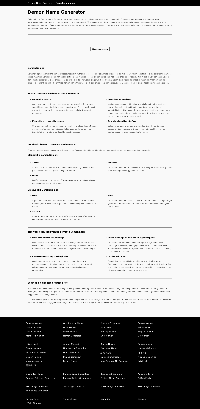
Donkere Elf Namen (110, 323)
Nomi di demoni (71, 352)
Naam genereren (100, 49)
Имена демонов (34, 361)
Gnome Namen (33, 331)
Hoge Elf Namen (146, 331)
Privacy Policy (33, 399)
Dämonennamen (146, 344)
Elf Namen (105, 327)
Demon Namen (145, 323)
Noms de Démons (147, 348)
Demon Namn (70, 361)
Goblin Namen (70, 331)
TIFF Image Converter (149, 386)
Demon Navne (107, 344)
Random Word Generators (76, 374)
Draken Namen (33, 327)
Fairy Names (144, 327)
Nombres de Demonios (74, 348)
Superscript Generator (111, 374)
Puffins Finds (144, 378)
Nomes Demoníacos (110, 357)
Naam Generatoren (65, 3)
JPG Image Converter (74, 386)
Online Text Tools (34, 374)
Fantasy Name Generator (40, 3)
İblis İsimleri (143, 361)
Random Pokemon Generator (40, 378)
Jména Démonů (71, 344)
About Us (105, 399)
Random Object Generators (77, 378)
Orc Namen (143, 336)
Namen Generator (72, 336)
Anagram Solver (146, 374)
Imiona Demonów (72, 357)
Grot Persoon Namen (73, 323)
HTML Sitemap (33, 403)
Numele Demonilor (147, 357)
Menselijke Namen (35, 336)
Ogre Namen (106, 336)
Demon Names (33, 348)
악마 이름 (142, 352)
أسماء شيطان (32, 344)
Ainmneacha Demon (36, 352)
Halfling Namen (108, 331)
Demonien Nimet (108, 348)
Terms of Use (70, 399)
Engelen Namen (34, 323)
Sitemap (142, 399)
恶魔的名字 (31, 365)
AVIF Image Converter (37, 390)
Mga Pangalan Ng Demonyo (114, 361)
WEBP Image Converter (112, 386)
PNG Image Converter (37, 386)
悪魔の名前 (105, 352)
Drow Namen (69, 327)
